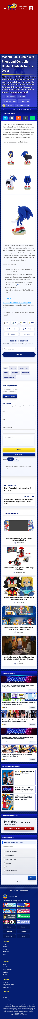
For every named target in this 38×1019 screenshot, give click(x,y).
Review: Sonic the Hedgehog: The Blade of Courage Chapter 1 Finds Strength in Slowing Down (17, 755)
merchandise (15, 372)
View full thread (9, 396)
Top (17, 459)
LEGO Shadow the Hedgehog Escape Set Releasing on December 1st (19, 569)
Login (20, 9)
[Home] (4, 109)
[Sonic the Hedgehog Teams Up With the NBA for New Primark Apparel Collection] (7, 777)
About (4, 995)
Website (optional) (7, 427)
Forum (4, 964)
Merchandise (11, 96)
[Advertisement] (19, 34)
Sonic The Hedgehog (9, 377)
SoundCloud (9, 936)
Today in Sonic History (8, 985)
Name (4, 411)
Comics (5, 949)
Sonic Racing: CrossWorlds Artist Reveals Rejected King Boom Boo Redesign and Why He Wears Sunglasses (18, 703)
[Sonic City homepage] (12, 8)
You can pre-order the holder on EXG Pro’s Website (17, 302)
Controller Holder (23, 368)
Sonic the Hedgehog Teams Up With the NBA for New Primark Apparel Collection (24, 773)
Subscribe (19, 354)
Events (4, 954)
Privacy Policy (6, 1000)
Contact (5, 997)
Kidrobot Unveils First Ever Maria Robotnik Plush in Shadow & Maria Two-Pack (19, 598)
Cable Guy (13, 368)
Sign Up (25, 9)
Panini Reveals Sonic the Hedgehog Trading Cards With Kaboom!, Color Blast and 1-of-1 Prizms (23, 797)
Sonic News (21, 96)
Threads (23, 927)
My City (4, 974)
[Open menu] (4, 8)
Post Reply (19, 454)
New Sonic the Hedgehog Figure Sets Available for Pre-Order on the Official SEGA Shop (19, 628)
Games (4, 944)
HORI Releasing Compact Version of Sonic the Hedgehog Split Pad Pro (19, 539)
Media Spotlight (7, 987)
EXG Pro (9, 298)
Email (4, 419)
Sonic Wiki (5, 982)
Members (5, 972)
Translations (6, 957)
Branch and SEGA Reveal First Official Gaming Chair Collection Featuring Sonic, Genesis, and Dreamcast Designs (19, 659)
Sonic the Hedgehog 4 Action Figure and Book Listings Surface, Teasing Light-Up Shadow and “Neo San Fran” (18, 737)
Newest (10, 459)
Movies (5, 946)
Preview (19, 449)
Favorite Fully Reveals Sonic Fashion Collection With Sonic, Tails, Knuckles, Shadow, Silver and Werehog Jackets (18, 720)
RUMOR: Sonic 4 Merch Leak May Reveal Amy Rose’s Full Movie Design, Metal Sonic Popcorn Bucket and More (18, 686)
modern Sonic (25, 372)
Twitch (23, 936)
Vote (32, 877)
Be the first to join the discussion (19, 828)
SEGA (18, 285)
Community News (7, 969)
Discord (5, 967)
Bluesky (9, 927)
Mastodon (9, 931)
